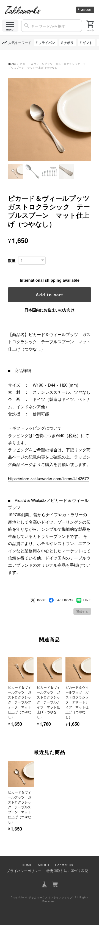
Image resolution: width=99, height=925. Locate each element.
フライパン (46, 42)
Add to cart (49, 294)
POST (41, 600)
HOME (27, 864)
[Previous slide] (7, 791)
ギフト (87, 42)
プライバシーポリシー (24, 870)
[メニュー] (10, 25)
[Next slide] (91, 791)
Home (12, 64)
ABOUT (86, 10)
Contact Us (64, 864)
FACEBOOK (64, 600)
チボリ (69, 42)
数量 (12, 260)
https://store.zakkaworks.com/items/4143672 (48, 478)
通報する (82, 611)
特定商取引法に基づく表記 (67, 870)
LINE (87, 600)
